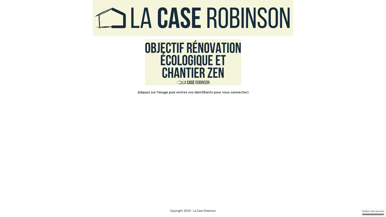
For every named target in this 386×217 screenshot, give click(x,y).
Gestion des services (373, 211)
